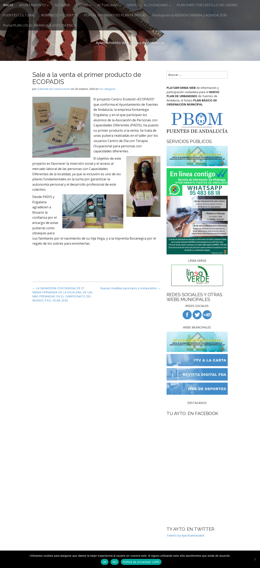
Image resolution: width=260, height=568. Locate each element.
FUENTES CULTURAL (19, 15)
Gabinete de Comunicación (53, 89)
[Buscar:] (197, 75)
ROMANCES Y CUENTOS (59, 15)
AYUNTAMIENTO (33, 5)
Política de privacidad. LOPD (141, 562)
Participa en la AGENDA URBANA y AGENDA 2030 (189, 15)
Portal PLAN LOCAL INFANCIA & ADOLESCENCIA (39, 25)
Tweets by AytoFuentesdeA (185, 535)
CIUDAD (82, 5)
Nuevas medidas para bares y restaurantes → (130, 288)
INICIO (8, 5)
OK (105, 562)
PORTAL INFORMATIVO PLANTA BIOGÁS (115, 15)
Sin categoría (107, 89)
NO (115, 562)
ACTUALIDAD (108, 5)
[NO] (255, 559)
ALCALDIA (62, 5)
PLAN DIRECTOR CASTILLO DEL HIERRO (207, 5)
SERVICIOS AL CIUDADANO (148, 5)
